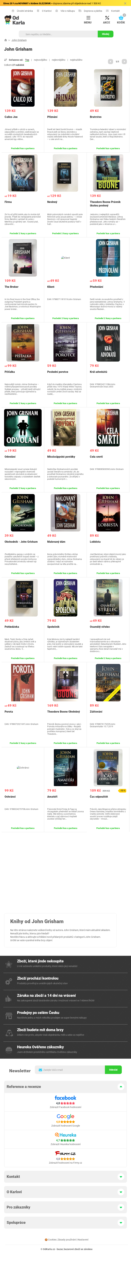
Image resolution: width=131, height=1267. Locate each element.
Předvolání (96, 286)
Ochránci (10, 796)
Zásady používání (66, 1239)
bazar (60, 1249)
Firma (8, 202)
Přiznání (52, 117)
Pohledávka (12, 626)
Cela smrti (96, 456)
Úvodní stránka (24, 11)
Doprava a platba (92, 11)
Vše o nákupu (67, 11)
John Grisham (19, 40)
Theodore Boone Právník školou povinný (105, 203)
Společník (53, 626)
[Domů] (5, 40)
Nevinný (52, 202)
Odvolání (10, 456)
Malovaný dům (56, 541)
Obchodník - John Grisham (21, 541)
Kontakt (115, 11)
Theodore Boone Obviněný (63, 711)
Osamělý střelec (100, 626)
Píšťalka (10, 371)
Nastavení (83, 1239)
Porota (9, 711)
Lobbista (95, 541)
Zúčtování (96, 711)
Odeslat (113, 1069)
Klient (50, 286)
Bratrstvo (95, 117)
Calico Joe (11, 117)
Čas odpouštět (99, 796)
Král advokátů (98, 371)
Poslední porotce (57, 371)
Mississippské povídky (61, 456)
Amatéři (52, 796)
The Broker (11, 286)
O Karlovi (46, 11)
